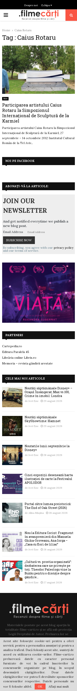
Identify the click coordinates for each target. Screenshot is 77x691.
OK (40, 686)
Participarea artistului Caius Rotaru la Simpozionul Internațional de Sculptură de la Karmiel (35, 113)
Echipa (45, 5)
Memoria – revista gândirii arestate (27, 363)
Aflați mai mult (59, 686)
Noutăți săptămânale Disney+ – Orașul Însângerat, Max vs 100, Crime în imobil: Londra (48, 392)
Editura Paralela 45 (15, 352)
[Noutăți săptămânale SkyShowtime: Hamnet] (12, 426)
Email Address (13, 232)
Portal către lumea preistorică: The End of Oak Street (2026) (48, 506)
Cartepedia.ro (12, 346)
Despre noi (31, 5)
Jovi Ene (33, 401)
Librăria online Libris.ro (19, 358)
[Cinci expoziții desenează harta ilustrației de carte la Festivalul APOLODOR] (12, 484)
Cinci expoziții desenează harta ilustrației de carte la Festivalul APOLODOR (49, 479)
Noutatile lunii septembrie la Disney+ (47, 448)
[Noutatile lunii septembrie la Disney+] (12, 455)
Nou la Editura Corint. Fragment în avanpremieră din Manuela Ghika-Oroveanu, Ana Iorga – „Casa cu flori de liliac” (49, 539)
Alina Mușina (36, 512)
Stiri (5, 98)
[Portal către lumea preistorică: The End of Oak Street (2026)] (12, 513)
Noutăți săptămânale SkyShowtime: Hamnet (43, 419)
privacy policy (63, 248)
